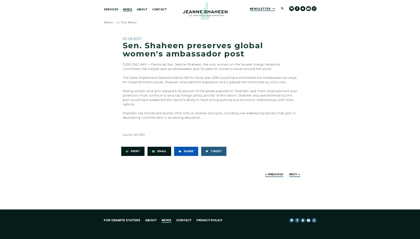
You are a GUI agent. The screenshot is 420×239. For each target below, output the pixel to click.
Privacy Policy (209, 220)
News (127, 9)
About (142, 9)
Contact (159, 9)
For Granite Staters (122, 220)
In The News (126, 22)
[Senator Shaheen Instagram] (314, 9)
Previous (275, 174)
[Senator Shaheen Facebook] (297, 9)
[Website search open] (281, 8)
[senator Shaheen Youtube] (308, 9)
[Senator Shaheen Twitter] (303, 9)
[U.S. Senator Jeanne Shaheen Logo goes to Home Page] (205, 11)
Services (111, 9)
